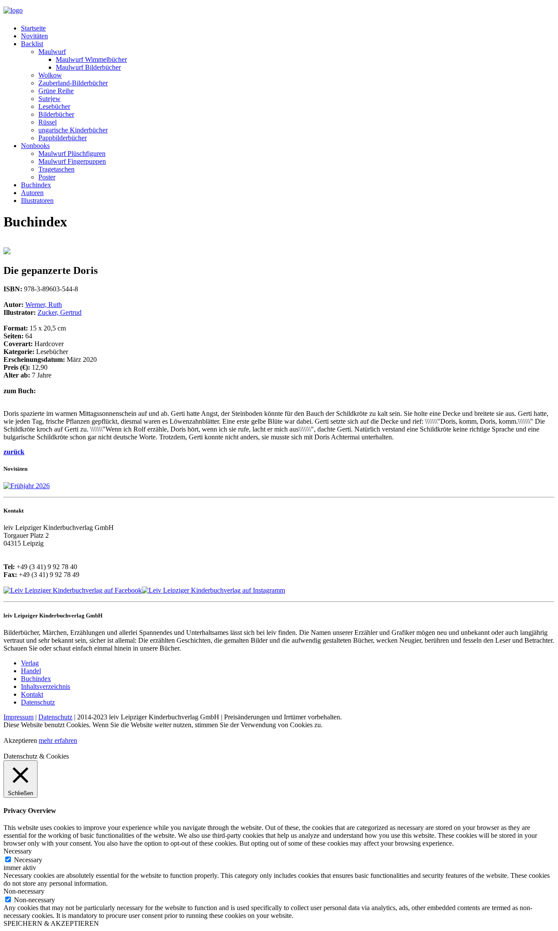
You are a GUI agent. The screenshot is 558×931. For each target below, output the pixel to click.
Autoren (32, 192)
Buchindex (36, 185)
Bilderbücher (56, 114)
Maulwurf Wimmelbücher (91, 59)
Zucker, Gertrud (59, 312)
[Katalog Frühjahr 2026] (26, 485)
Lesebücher (54, 106)
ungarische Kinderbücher (73, 130)
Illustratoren (37, 200)
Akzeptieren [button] (20, 740)
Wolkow (50, 75)
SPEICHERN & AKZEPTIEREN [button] (51, 923)
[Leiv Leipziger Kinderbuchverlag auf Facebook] (72, 590)
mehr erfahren (58, 740)
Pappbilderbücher (62, 138)
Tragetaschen (56, 169)
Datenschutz (38, 702)
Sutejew (49, 98)
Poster (46, 177)
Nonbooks (35, 145)
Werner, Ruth (43, 304)
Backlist (32, 43)
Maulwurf (52, 51)
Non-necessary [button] (23, 891)
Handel (31, 671)
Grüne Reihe (56, 90)
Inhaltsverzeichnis (45, 686)
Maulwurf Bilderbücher (88, 67)
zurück (13, 451)
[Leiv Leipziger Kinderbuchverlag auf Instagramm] (213, 590)
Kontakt (32, 694)
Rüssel (47, 122)
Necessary (28, 860)
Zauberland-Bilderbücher (73, 83)
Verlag (30, 663)
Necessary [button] (17, 851)
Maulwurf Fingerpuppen (72, 161)
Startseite (33, 28)
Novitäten (34, 36)
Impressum (18, 717)
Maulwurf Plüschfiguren (71, 153)
